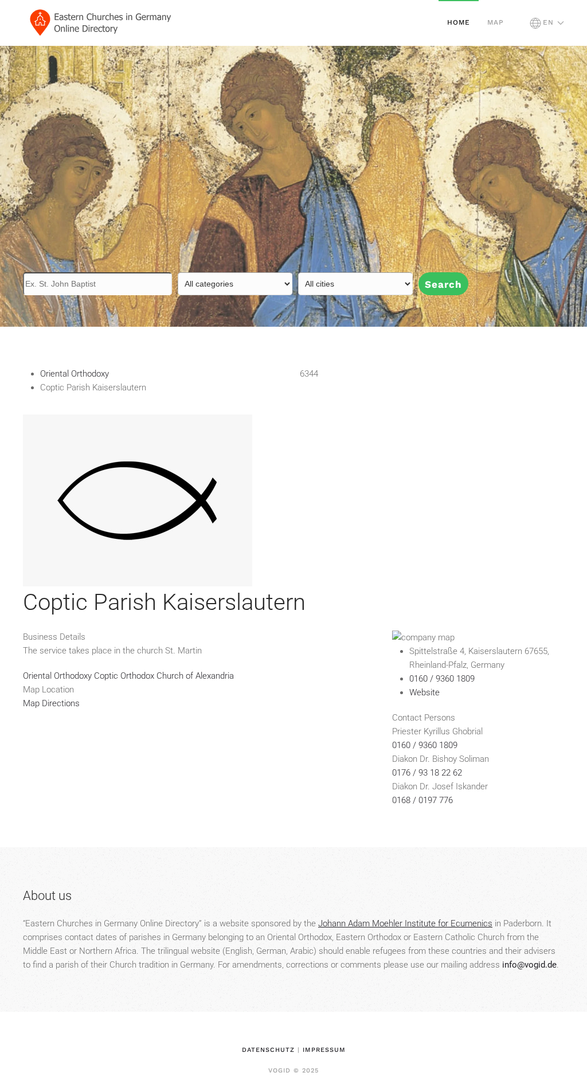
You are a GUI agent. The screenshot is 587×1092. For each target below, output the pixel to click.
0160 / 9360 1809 (424, 745)
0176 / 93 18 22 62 (427, 773)
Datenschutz (268, 1050)
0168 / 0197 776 (422, 800)
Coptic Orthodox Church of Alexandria (164, 676)
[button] (547, 23)
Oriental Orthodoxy (74, 374)
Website (424, 692)
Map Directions (51, 703)
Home (458, 22)
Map (495, 22)
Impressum (324, 1050)
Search (443, 284)
